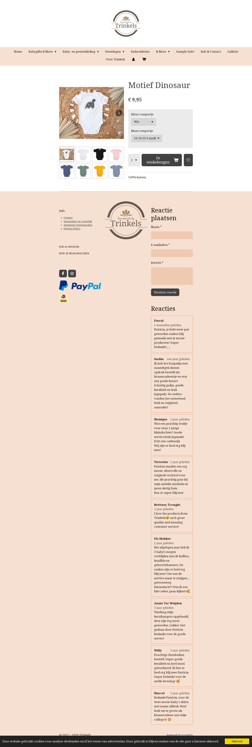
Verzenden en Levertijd (78, 221)
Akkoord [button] (237, 741)
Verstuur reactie (165, 292)
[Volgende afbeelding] (118, 113)
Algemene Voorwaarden (78, 225)
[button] (66, 154)
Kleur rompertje (142, 114)
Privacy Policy (72, 228)
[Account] (133, 59)
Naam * (156, 227)
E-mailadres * (160, 245)
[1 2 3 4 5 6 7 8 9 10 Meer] (134, 160)
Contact (68, 217)
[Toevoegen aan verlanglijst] (188, 160)
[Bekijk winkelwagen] (144, 59)
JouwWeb (187, 735)
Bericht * (157, 262)
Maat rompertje (142, 131)
